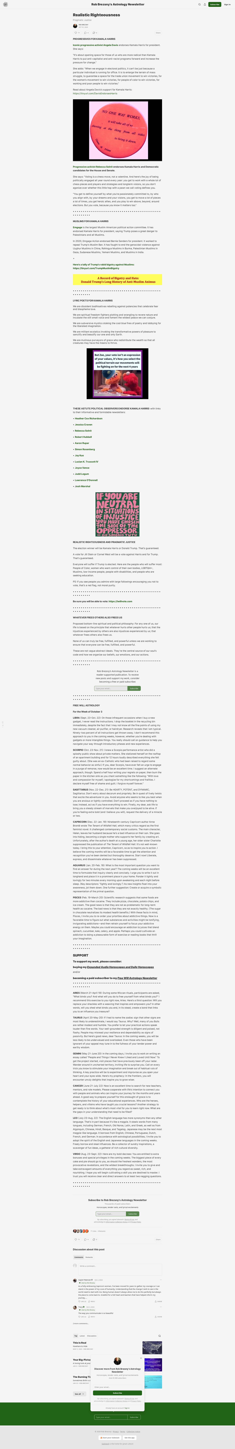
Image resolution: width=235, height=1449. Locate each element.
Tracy (80, 1307)
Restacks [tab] (89, 1257)
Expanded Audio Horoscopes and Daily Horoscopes (120, 967)
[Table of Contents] (2, 724)
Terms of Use (129, 1398)
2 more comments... (81, 1323)
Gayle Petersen (84, 1280)
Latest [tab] (82, 1336)
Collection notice (133, 1431)
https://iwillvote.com (120, 601)
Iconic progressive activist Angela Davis (95, 45)
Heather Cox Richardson (88, 418)
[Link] (69, 955)
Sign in (227, 4)
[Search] (199, 4)
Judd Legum (82, 474)
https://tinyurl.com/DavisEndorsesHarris (95, 93)
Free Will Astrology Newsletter (137, 978)
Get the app (130, 1438)
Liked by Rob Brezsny (88, 1283)
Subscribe (214, 4)
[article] (117, 1347)
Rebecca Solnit (83, 430)
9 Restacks (101, 1231)
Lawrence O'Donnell (86, 480)
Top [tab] (75, 1336)
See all (78, 1394)
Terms (122, 1431)
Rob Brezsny (83, 25)
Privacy (116, 1431)
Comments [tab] (78, 1257)
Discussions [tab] (91, 1336)
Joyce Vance (82, 467)
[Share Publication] (204, 4)
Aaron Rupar (82, 443)
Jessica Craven (83, 424)
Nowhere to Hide (80, 1346)
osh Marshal (83, 486)
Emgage (77, 227)
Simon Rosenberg (85, 449)
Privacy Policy (136, 1401)
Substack (105, 1444)
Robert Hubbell (83, 437)
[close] (141, 1358)
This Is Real (79, 1342)
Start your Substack (111, 1438)
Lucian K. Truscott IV (86, 461)
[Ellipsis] (161, 1280)
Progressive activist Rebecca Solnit (93, 166)
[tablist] (83, 1257)
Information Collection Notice (117, 1401)
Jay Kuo (79, 455)
